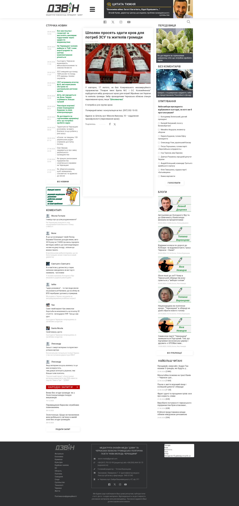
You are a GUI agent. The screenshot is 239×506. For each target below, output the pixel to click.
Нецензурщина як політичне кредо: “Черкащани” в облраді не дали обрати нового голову (174, 308)
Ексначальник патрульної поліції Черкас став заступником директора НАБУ (62, 354)
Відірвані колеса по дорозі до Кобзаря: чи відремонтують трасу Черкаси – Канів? (174, 247)
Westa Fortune (58, 216)
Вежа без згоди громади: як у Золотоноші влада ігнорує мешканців (60, 395)
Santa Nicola (57, 328)
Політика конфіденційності (66, 496)
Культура (58, 462)
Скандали (59, 477)
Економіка (59, 457)
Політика (58, 474)
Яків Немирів (181, 283)
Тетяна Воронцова (183, 253)
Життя (57, 491)
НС (56, 468)
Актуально (59, 454)
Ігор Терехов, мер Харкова (171, 153)
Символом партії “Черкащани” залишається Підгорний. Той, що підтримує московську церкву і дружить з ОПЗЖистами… (174, 339)
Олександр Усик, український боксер (176, 143)
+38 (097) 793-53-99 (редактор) (110, 463)
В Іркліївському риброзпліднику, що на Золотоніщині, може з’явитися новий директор (62, 255)
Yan (53, 305)
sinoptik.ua (186, 456)
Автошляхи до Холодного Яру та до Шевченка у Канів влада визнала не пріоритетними (173, 217)
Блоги (174, 223)
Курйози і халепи (62, 465)
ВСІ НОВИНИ (63, 182)
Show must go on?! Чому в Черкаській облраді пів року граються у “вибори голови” (171, 278)
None (53, 233)
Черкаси (58, 488)
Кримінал (58, 459)
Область (58, 471)
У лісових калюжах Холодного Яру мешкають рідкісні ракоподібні (60, 277)
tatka (53, 284)
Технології (59, 485)
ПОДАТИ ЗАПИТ (63, 429)
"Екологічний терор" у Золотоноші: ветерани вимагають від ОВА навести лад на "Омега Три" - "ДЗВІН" (61, 378)
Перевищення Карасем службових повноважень (62, 406)
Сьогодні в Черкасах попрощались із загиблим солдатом (61, 320)
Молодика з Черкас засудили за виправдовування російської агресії (61, 297)
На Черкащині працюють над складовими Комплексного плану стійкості (60, 224)
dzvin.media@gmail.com (107, 459)
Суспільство (60, 482)
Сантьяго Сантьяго (60, 264)
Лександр (56, 344)
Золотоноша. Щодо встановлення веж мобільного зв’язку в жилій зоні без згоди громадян (62, 417)
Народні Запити (60, 387)
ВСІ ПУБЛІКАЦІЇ (174, 353)
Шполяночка (116, 99)
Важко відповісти (168, 176)
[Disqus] (118, 159)
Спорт (57, 479)
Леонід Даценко (182, 223)
